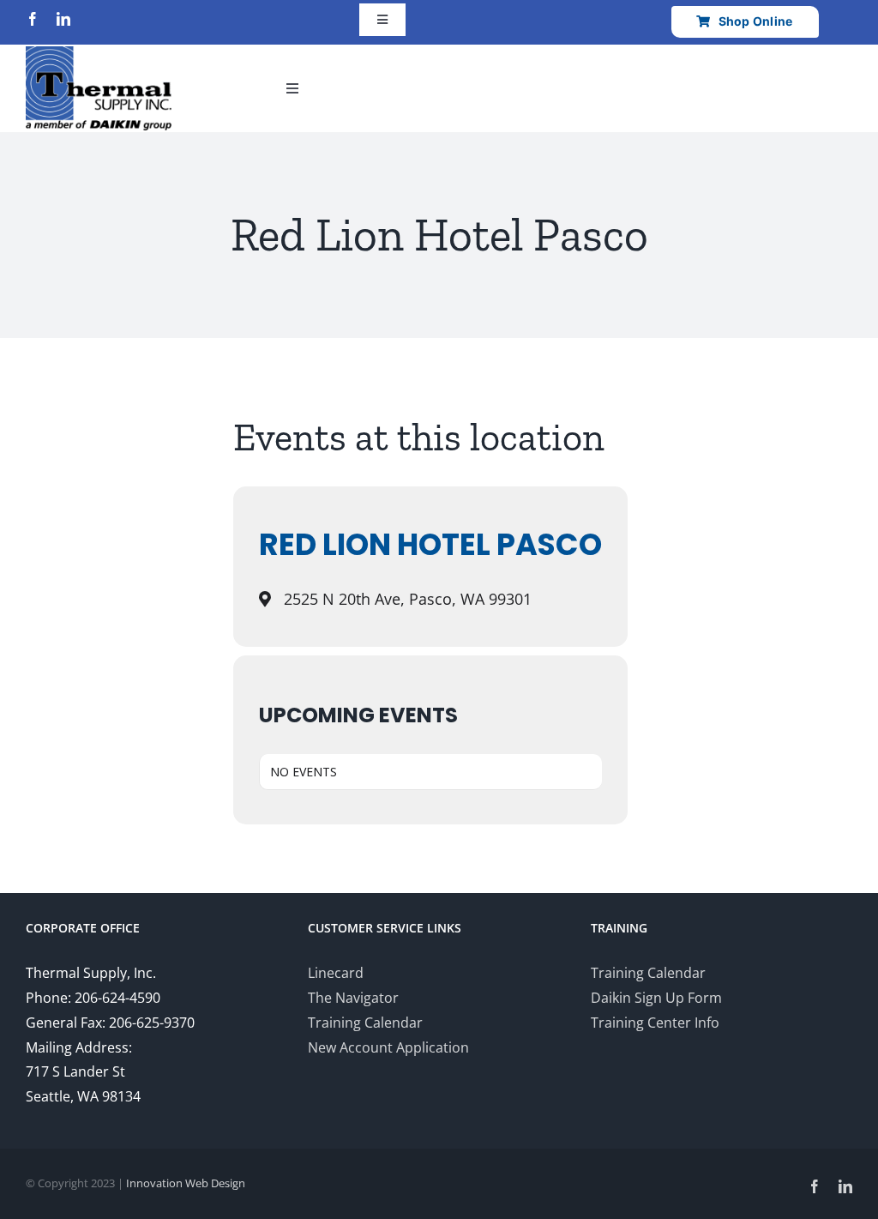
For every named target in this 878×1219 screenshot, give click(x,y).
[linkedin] (63, 19)
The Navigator (353, 997)
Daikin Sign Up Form (656, 997)
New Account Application (388, 1047)
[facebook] (32, 19)
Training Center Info (655, 1022)
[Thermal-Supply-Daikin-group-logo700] (98, 53)
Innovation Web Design (185, 1183)
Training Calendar (365, 1022)
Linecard (336, 972)
